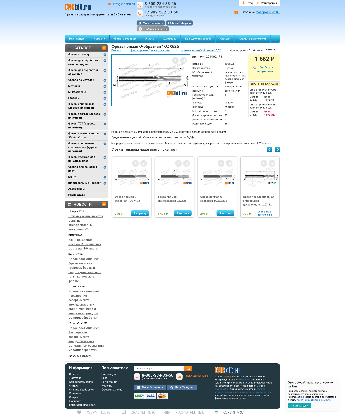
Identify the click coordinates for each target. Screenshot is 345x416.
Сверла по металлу (81, 80)
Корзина (107, 385)
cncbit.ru (267, 143)
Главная (116, 50)
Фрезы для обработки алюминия (83, 71)
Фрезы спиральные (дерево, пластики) (81, 105)
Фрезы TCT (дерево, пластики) (81, 125)
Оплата (149, 38)
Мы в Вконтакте (153, 23)
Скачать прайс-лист (252, 38)
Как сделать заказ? (198, 38)
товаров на (268, 12)
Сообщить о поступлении (264, 213)
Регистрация (269, 3)
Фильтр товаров (125, 38)
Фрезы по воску (78, 54)
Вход (250, 3)
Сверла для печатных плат (83, 168)
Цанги (72, 176)
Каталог (82, 48)
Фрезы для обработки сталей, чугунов (83, 62)
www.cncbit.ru (245, 379)
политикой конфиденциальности (314, 400)
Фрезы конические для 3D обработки (84, 135)
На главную (77, 38)
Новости (99, 38)
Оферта (73, 397)
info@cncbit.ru (124, 4)
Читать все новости (79, 356)
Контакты (75, 393)
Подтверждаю (299, 405)
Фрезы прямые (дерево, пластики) (84, 115)
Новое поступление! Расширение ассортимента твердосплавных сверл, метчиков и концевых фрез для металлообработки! (83, 305)
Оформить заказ (112, 389)
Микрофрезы (77, 92)
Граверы (74, 98)
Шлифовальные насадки (84, 182)
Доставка (169, 38)
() (99, 412)
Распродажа (76, 194)
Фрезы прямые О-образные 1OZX (201, 50)
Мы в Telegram (181, 23)
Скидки (225, 38)
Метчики (74, 86)
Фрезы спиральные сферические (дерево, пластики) (83, 147)
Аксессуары (76, 188)
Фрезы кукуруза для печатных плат (81, 158)
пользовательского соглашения (256, 392)
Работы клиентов (156, 29)
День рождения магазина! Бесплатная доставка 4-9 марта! (84, 244)
